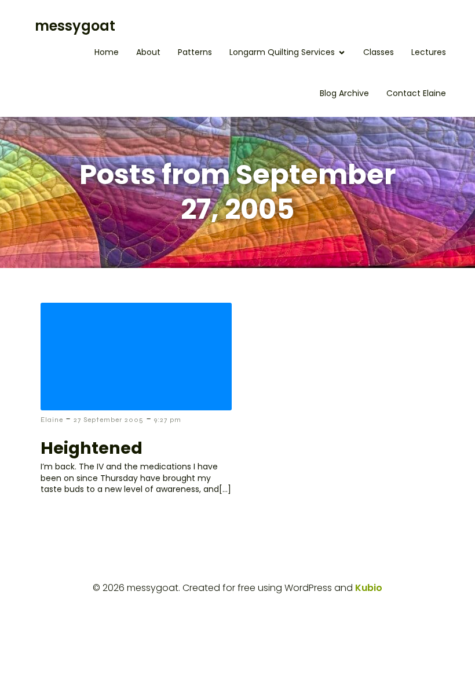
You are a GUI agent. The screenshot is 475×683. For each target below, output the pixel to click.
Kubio (368, 587)
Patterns (195, 52)
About (148, 52)
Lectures (428, 52)
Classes (378, 52)
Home (106, 52)
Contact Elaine (416, 93)
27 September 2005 (109, 420)
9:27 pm (167, 420)
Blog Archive (344, 93)
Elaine (52, 420)
